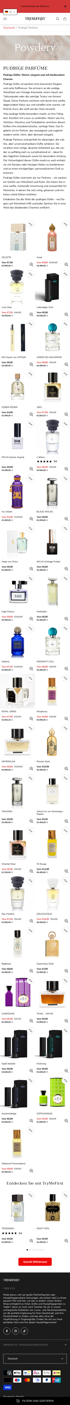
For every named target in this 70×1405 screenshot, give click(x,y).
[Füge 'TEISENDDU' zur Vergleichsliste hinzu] (30, 1195)
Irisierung (41, 1063)
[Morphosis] (52, 691)
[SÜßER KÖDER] (17, 386)
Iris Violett (7, 511)
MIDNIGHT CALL (45, 661)
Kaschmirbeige (9, 1113)
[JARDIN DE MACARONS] (52, 337)
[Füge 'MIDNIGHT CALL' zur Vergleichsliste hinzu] (65, 628)
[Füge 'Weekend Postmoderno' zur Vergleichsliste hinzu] (30, 1130)
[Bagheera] (17, 943)
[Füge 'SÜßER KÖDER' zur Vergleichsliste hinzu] (30, 374)
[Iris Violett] (17, 491)
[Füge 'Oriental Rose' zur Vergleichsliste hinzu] (30, 830)
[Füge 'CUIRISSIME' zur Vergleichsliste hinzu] (30, 980)
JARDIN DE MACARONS (49, 357)
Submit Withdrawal (35, 1261)
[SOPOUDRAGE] (52, 1093)
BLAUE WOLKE (45, 511)
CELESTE (6, 257)
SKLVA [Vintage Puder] (48, 561)
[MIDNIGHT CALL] (52, 641)
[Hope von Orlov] (17, 541)
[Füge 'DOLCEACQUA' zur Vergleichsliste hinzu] (65, 880)
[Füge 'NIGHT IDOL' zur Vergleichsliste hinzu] (65, 1195)
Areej (39, 257)
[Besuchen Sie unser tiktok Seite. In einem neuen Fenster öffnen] (24, 1331)
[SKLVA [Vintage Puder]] (52, 541)
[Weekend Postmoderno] (17, 1143)
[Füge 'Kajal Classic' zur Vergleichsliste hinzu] (30, 578)
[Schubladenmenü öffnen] (5, 18)
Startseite (9, 28)
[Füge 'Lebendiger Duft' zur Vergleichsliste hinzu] (65, 274)
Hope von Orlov (10, 561)
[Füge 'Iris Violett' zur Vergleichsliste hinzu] (30, 478)
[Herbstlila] (52, 591)
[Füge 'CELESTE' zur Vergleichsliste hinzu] (30, 224)
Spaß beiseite (8, 1063)
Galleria (5, 661)
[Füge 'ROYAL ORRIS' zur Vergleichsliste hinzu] (30, 678)
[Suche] (57, 18)
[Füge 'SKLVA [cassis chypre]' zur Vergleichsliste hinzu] (30, 424)
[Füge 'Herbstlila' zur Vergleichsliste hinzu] (65, 578)
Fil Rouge (41, 864)
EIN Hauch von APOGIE (14, 357)
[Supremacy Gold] (52, 943)
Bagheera (6, 964)
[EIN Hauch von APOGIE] (17, 337)
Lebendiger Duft (45, 307)
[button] (27, 1249)
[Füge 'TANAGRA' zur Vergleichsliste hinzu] (30, 778)
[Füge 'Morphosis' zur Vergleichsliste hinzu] (65, 678)
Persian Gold (43, 761)
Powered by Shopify (13, 1396)
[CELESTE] (17, 237)
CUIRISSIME (8, 1013)
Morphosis (42, 711)
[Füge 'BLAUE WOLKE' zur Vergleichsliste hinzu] (65, 478)
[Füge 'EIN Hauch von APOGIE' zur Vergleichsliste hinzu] (30, 324)
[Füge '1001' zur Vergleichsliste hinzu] (65, 374)
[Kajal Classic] (17, 591)
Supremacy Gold (45, 964)
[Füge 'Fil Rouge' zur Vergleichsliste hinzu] (65, 830)
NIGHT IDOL (43, 1228)
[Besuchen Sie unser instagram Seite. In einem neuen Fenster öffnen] (15, 1331)
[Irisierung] (52, 1043)
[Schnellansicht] (31, 264)
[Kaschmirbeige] (17, 1093)
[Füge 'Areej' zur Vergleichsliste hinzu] (65, 224)
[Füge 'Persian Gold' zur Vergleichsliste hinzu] (65, 728)
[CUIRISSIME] (17, 993)
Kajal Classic (8, 611)
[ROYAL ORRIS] (17, 691)
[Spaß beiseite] (17, 1043)
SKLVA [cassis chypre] (13, 457)
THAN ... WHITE (45, 1013)
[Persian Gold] (52, 741)
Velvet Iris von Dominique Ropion (50, 812)
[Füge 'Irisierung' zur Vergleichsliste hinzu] (65, 1030)
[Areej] (52, 237)
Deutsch (13, 1358)
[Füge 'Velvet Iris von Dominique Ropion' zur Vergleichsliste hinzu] (65, 778)
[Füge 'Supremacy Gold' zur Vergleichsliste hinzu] (65, 930)
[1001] (52, 386)
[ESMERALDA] (17, 741)
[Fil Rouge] (52, 843)
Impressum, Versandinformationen (25, 1345)
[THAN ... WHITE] (52, 993)
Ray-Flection (8, 914)
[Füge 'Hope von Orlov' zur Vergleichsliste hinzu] (30, 528)
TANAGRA (7, 811)
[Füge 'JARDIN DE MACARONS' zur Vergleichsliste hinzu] (65, 324)
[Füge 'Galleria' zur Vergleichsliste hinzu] (30, 628)
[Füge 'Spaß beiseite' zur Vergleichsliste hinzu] (30, 1030)
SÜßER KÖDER (9, 407)
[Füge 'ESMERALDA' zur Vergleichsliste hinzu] (30, 728)
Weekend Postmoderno (14, 1163)
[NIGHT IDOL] (52, 1208)
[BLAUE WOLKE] (52, 491)
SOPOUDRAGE (44, 1113)
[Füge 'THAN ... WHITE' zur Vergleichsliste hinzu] (65, 980)
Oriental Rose (8, 864)
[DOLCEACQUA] (52, 893)
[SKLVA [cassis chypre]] (17, 436)
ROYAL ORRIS (9, 711)
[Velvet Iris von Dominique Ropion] (52, 791)
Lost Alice (7, 307)
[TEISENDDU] (17, 1208)
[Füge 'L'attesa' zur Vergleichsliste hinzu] (65, 424)
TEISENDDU (8, 1228)
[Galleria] (17, 641)
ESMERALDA (8, 761)
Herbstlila (42, 611)
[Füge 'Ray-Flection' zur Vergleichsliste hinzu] (30, 880)
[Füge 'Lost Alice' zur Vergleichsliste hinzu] (30, 274)
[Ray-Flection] (17, 893)
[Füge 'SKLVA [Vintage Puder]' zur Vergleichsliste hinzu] (65, 528)
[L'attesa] (52, 436)
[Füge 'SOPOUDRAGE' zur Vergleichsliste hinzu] (65, 1080)
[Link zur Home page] (11, 1280)
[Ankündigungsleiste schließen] (65, 6)
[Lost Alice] (17, 287)
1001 (39, 407)
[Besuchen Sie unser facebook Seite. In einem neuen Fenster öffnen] (6, 1331)
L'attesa (41, 457)
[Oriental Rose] (17, 843)
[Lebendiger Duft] (52, 287)
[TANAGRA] (17, 791)
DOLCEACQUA (44, 914)
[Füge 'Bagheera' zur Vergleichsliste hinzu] (30, 930)
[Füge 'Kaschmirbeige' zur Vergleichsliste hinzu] (30, 1080)
